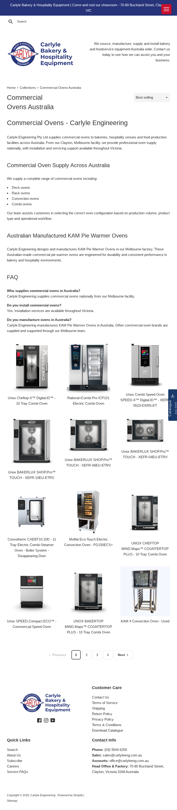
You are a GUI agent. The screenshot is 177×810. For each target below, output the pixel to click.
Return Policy (102, 714)
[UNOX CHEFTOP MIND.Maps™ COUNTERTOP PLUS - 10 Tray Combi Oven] (145, 512)
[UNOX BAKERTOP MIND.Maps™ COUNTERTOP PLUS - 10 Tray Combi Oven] (88, 591)
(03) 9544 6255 (115, 750)
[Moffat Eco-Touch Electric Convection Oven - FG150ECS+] (88, 510)
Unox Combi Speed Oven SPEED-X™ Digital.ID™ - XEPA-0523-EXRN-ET (145, 399)
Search (12, 750)
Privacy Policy (103, 719)
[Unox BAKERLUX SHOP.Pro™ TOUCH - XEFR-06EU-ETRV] (88, 435)
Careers (13, 766)
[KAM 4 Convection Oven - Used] (145, 591)
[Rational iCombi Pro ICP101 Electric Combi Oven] (88, 367)
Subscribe (14, 761)
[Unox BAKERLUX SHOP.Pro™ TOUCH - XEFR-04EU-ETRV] (145, 431)
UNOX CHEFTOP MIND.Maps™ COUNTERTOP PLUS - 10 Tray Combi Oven (145, 548)
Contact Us (100, 697)
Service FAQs (17, 772)
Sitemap (12, 800)
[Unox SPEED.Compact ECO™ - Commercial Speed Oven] (32, 591)
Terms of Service (105, 703)
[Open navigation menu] (166, 9)
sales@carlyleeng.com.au (122, 755)
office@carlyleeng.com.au (129, 761)
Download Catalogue (107, 730)
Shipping (98, 708)
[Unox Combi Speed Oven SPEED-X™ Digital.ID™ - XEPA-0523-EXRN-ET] (145, 365)
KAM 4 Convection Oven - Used (145, 621)
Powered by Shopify (70, 795)
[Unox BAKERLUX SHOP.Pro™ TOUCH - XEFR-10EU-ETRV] (32, 441)
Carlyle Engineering (43, 795)
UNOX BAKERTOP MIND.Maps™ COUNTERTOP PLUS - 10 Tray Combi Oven (88, 626)
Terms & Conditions (106, 725)
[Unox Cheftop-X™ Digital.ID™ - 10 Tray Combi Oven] (32, 367)
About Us (14, 755)
